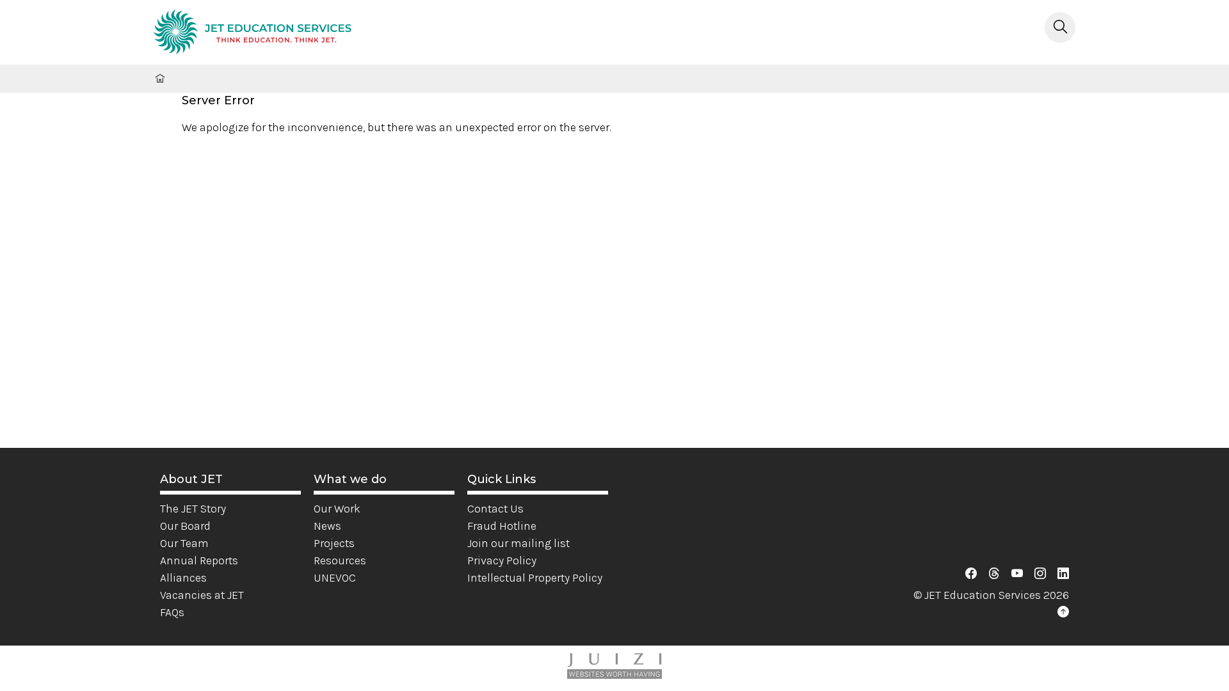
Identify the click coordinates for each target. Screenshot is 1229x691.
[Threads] (994, 574)
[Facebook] (971, 574)
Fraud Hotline (501, 526)
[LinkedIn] (1063, 574)
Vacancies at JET (202, 595)
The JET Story (193, 509)
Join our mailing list (518, 543)
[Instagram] (1040, 574)
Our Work (337, 509)
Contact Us (495, 509)
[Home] (252, 34)
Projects (334, 543)
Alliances (183, 578)
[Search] (1060, 27)
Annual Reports (199, 560)
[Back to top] (1063, 612)
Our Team (184, 543)
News (327, 526)
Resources (340, 560)
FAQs (172, 612)
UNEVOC (335, 578)
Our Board (185, 526)
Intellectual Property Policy (534, 578)
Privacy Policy (501, 560)
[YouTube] (1017, 574)
